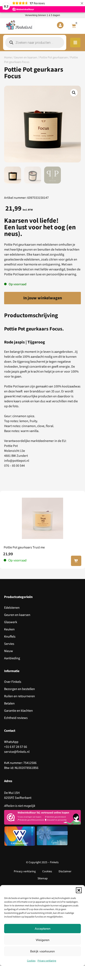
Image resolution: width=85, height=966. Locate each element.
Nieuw (8, 651)
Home (8, 57)
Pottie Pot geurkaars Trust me (24, 547)
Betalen (9, 703)
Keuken (9, 629)
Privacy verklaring (47, 960)
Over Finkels (12, 682)
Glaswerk (10, 622)
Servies (9, 644)
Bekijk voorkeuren (42, 951)
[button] (79, 890)
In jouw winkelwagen (42, 298)
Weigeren (43, 940)
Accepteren (43, 929)
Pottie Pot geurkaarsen (53, 57)
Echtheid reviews (16, 718)
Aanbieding (12, 658)
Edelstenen (12, 608)
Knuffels (9, 637)
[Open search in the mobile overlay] (34, 42)
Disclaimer (65, 871)
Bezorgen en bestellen (19, 689)
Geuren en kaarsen (25, 57)
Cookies (31, 960)
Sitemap (43, 878)
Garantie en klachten (18, 711)
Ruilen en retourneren (19, 696)
